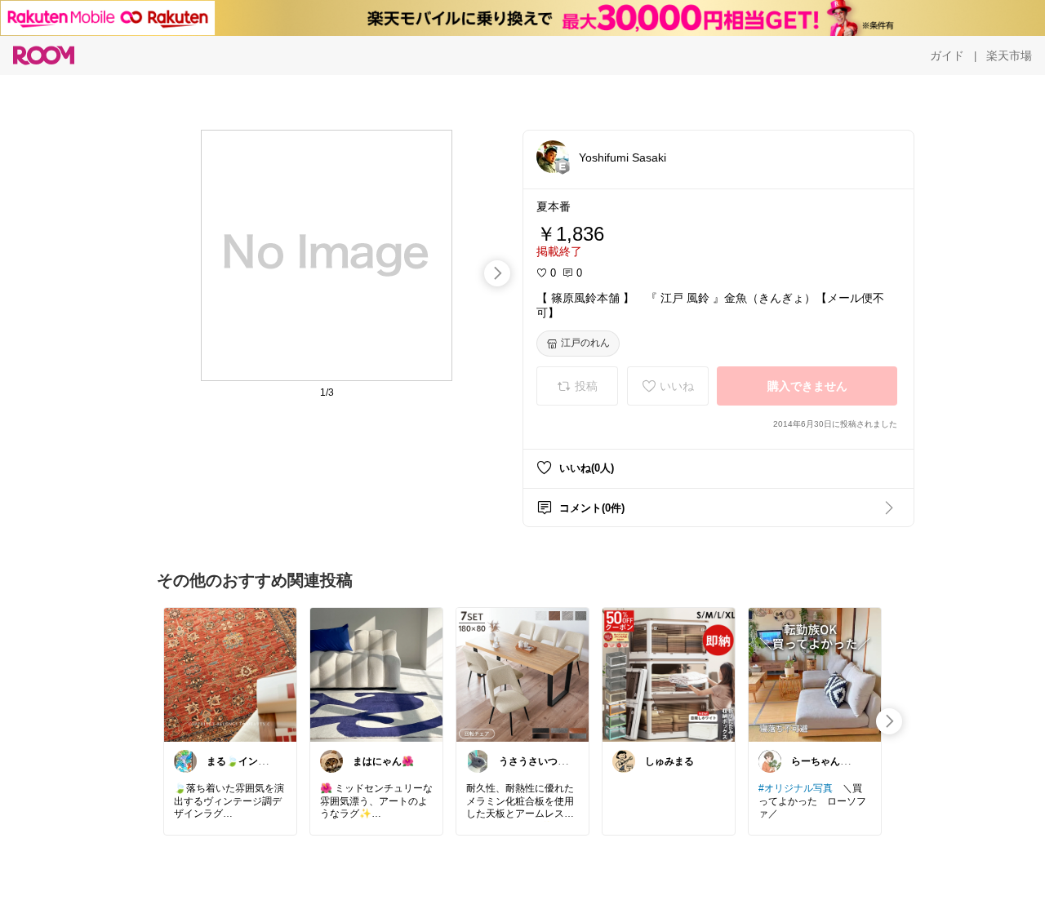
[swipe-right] (497, 273)
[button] (552, 156)
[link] (230, 674)
